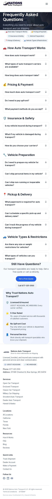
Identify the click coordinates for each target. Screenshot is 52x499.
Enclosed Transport (11, 387)
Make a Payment (9, 466)
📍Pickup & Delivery (12, 40)
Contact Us (7, 469)
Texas (5, 421)
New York (7, 428)
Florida (5, 425)
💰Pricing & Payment (38, 32)
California (6, 418)
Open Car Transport (11, 383)
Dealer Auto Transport (12, 400)
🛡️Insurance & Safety (16, 36)
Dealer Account (9, 462)
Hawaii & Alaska (9, 403)
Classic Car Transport (11, 390)
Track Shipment (9, 459)
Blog (5, 444)
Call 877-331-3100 (26, 286)
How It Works (8, 437)
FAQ (4, 441)
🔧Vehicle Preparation (36, 36)
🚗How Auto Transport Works (16, 32)
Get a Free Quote (26, 279)
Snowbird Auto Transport (13, 397)
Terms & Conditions (10, 492)
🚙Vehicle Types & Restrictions (35, 40)
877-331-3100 (14, 369)
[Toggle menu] (46, 3)
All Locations (8, 415)
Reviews (6, 448)
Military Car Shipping (11, 393)
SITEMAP (22, 492)
